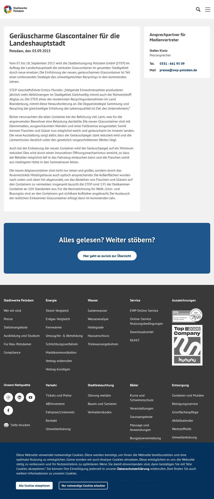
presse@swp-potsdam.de (178, 70)
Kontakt (51, 420)
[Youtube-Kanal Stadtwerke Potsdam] (30, 397)
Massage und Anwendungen (140, 427)
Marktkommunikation (61, 352)
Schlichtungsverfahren (62, 344)
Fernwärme (54, 327)
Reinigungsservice (185, 404)
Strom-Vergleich (57, 310)
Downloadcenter (142, 332)
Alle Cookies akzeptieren (34, 485)
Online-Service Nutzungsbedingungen (146, 321)
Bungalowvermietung (145, 438)
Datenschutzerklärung (133, 469)
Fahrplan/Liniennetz (60, 412)
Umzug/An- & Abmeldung (64, 336)
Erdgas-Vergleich (58, 319)
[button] (207, 9)
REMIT (135, 340)
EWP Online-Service (144, 310)
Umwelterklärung (58, 429)
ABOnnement (55, 404)
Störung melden (99, 395)
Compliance (12, 352)
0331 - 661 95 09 (172, 63)
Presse (8, 319)
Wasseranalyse (98, 319)
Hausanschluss (98, 336)
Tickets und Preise (58, 395)
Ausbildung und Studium (22, 336)
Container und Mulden (188, 395)
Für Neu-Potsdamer (17, 344)
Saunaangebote (141, 417)
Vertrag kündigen (58, 369)
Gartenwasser (97, 310)
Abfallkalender (182, 420)
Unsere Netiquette (17, 385)
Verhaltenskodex (100, 412)
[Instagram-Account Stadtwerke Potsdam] (8, 397)
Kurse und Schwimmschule (141, 397)
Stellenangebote (16, 327)
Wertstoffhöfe (181, 429)
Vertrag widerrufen (59, 361)
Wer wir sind (12, 310)
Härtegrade (96, 327)
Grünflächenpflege (185, 412)
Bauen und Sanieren (102, 404)
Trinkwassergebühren (103, 344)
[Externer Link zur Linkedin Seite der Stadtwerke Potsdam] (19, 397)
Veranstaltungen (141, 408)
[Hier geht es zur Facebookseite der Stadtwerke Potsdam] (8, 410)
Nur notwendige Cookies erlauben (83, 485)
